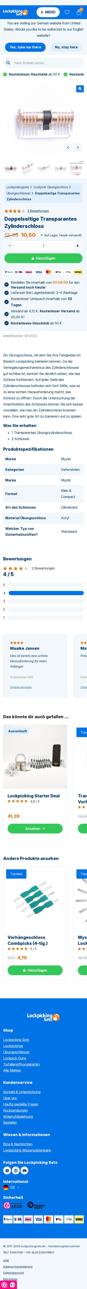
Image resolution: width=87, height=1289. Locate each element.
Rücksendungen (15, 1110)
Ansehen (32, 828)
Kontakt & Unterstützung (22, 1092)
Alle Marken (12, 1070)
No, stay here (66, 47)
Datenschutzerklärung (18, 1266)
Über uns (10, 1098)
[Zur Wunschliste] (67, 12)
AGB (6, 1260)
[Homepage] (15, 12)
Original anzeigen (21, 687)
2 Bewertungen (38, 211)
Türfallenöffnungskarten (21, 1064)
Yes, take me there (25, 47)
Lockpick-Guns (14, 1058)
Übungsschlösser (19, 193)
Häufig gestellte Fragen (20, 1104)
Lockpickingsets (18, 187)
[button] (80, 88)
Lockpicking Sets (16, 1040)
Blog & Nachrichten (18, 1144)
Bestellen (10, 1122)
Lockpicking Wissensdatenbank (27, 1150)
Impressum (10, 1279)
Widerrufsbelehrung (18, 1116)
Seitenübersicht (13, 1272)
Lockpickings (13, 1046)
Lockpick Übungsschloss (51, 187)
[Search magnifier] (8, 63)
